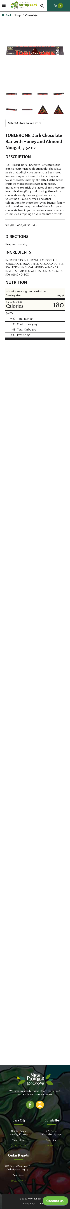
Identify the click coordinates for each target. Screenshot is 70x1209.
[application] (55, 1202)
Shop (17, 15)
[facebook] (30, 1104)
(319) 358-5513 (52, 1145)
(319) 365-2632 (18, 1180)
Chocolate (31, 15)
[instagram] (40, 1104)
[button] (11, 94)
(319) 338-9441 (18, 1145)
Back (8, 15)
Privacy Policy (29, 1203)
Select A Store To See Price (24, 123)
